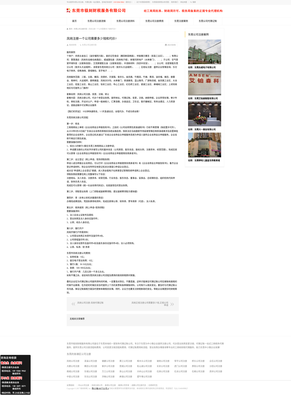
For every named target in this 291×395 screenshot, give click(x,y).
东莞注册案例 (181, 21)
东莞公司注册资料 (125, 21)
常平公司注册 (180, 361)
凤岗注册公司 (97, 385)
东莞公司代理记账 (208, 21)
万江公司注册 (108, 371)
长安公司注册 (163, 366)
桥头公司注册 (198, 361)
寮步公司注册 (108, 366)
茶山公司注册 (125, 371)
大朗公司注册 (73, 366)
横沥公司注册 (90, 366)
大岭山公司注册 (144, 371)
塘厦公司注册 (108, 361)
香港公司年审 (123, 385)
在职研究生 (153, 385)
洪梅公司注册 (108, 376)
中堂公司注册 (73, 376)
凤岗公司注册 (73, 361)
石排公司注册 (163, 371)
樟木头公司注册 (144, 361)
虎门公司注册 (180, 366)
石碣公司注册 (198, 371)
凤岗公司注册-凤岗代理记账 (90, 303)
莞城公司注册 (125, 366)
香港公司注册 (110, 385)
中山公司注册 (83, 385)
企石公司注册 (215, 361)
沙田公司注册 (215, 366)
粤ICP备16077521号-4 (100, 388)
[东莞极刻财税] (144, 11)
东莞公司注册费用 (154, 21)
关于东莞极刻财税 (143, 2)
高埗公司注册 (215, 371)
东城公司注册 (90, 371)
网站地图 (184, 2)
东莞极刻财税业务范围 (160, 2)
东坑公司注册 (90, 376)
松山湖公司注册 (144, 366)
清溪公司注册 (90, 361)
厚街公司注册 (198, 366)
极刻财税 (72, 45)
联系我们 (174, 2)
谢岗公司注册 (163, 361)
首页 (74, 21)
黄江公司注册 (125, 361)
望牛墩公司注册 (144, 376)
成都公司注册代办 (139, 385)
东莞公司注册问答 (89, 45)
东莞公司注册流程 (96, 21)
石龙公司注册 (180, 371)
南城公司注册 (73, 371)
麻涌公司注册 (125, 376)
